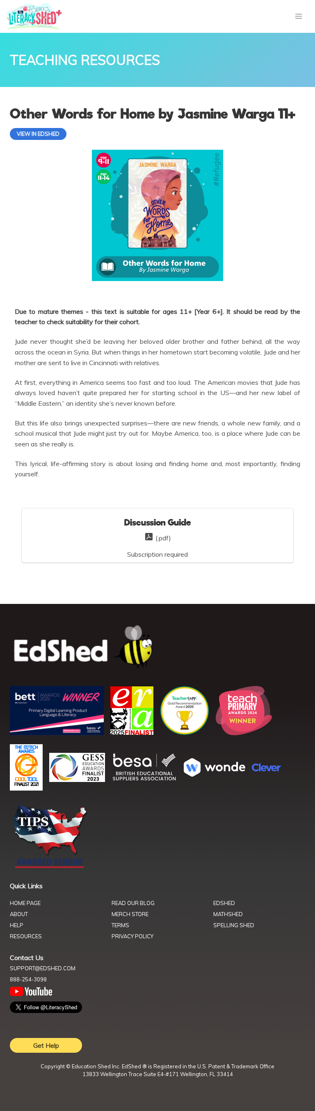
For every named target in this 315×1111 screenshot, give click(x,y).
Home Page (25, 903)
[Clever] (266, 769)
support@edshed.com (42, 968)
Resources (26, 936)
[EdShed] (157, 647)
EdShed (224, 903)
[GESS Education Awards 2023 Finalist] (77, 779)
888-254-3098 (28, 979)
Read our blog (133, 903)
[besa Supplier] (144, 779)
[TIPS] (50, 867)
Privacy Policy (132, 936)
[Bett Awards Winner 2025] (57, 733)
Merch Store (130, 914)
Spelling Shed (233, 925)
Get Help (46, 1045)
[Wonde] (214, 774)
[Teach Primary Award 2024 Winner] (244, 733)
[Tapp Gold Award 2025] (184, 733)
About (19, 914)
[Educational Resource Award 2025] (131, 732)
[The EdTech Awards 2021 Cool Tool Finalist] (26, 788)
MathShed (228, 914)
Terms (120, 925)
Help (16, 925)
